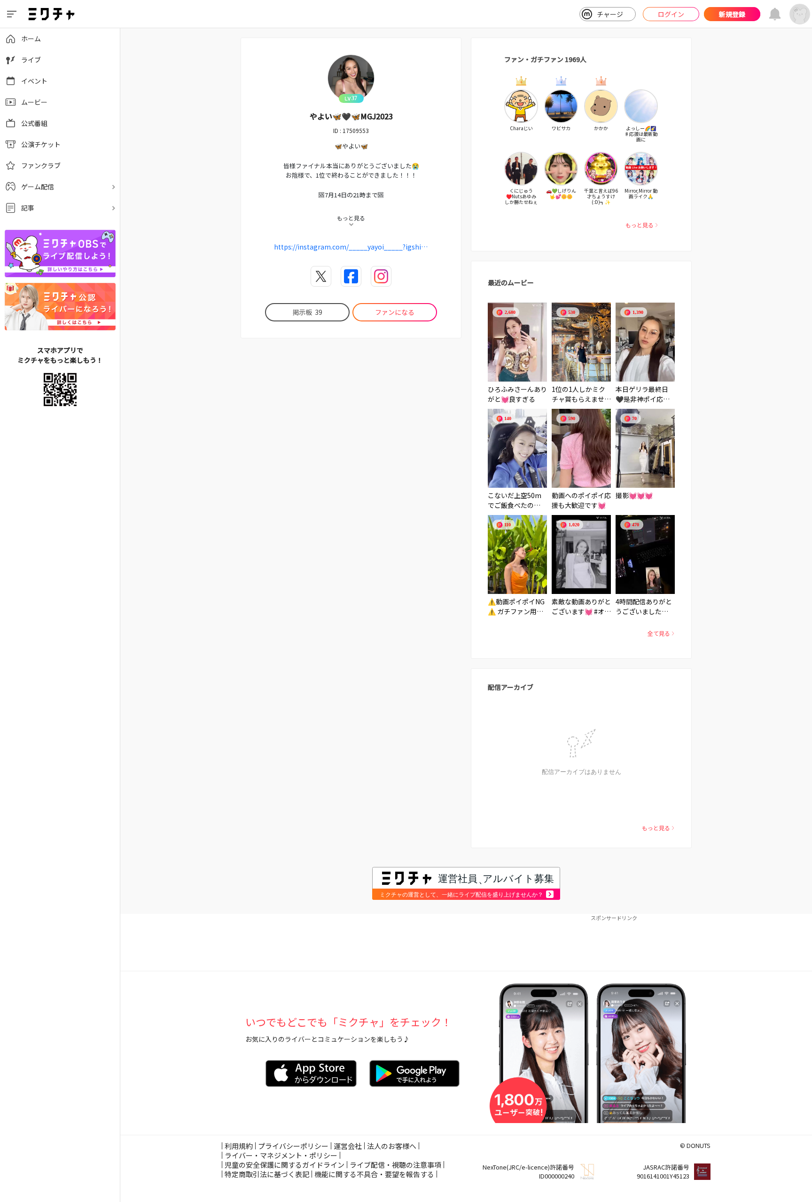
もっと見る (639, 225)
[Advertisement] (466, 942)
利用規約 (239, 1146)
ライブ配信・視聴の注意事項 (395, 1165)
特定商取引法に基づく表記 (267, 1174)
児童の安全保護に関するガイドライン (284, 1165)
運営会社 (348, 1146)
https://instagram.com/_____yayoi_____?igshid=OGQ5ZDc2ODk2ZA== (351, 246)
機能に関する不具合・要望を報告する (374, 1174)
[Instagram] (381, 276)
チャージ (610, 14)
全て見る (659, 633)
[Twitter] (321, 276)
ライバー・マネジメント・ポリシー (281, 1155)
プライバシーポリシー (293, 1146)
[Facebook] (351, 276)
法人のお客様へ (391, 1146)
